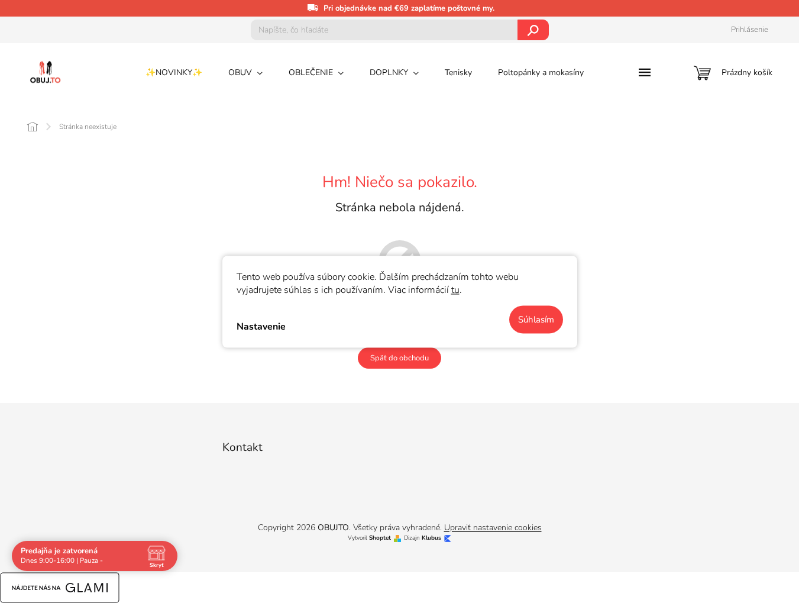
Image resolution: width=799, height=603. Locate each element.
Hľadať (533, 30)
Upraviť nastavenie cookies (493, 527)
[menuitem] (173, 73)
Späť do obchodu (399, 358)
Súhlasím (536, 319)
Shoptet (380, 538)
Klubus (431, 538)
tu (455, 289)
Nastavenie (261, 326)
